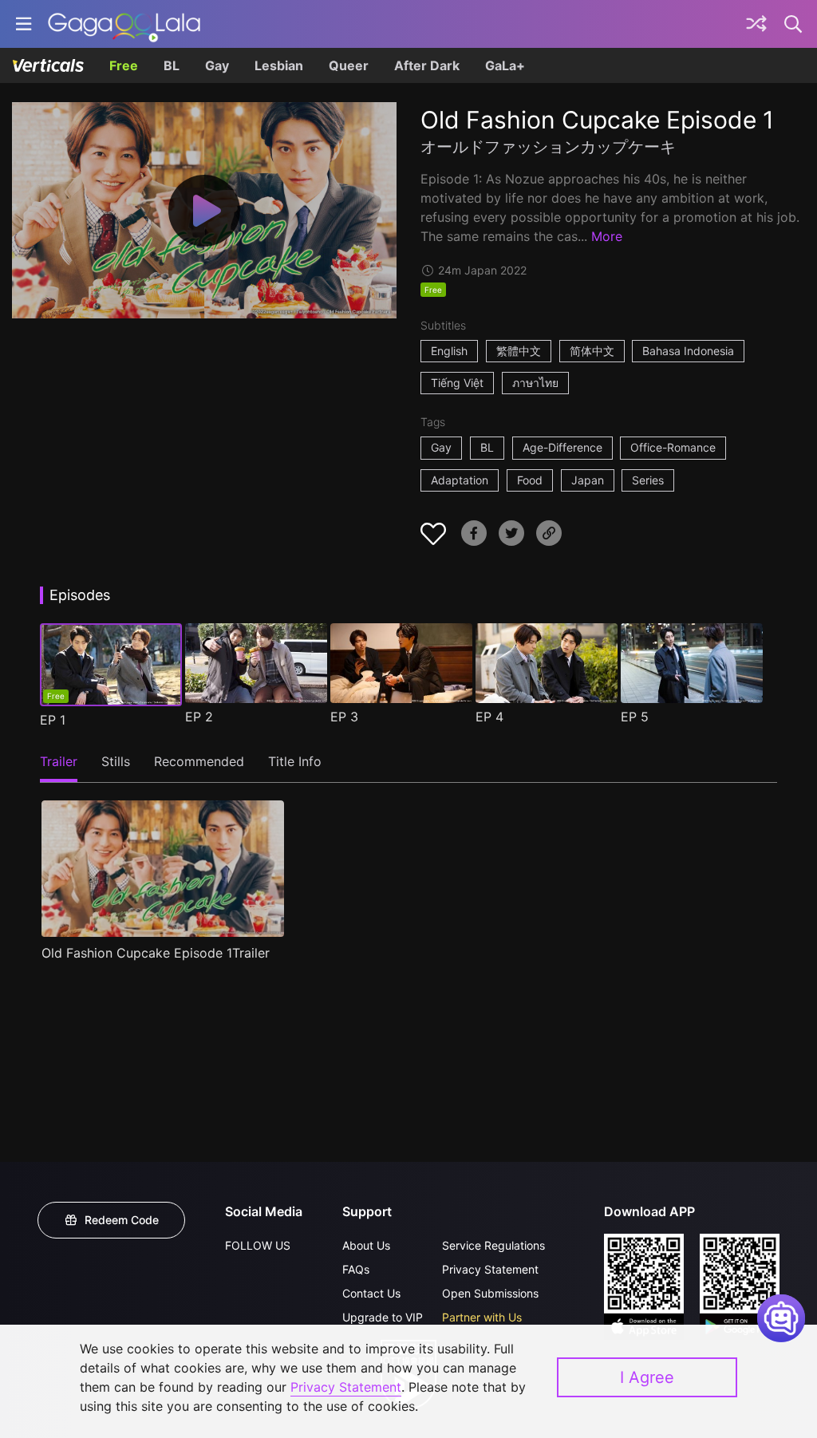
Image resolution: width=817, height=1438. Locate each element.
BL (172, 65)
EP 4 (489, 717)
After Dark (427, 65)
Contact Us (371, 1293)
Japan (587, 480)
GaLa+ (505, 65)
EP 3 (344, 717)
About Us (366, 1245)
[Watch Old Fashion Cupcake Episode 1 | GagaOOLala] (124, 24)
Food (530, 480)
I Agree (647, 1377)
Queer (349, 65)
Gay (217, 65)
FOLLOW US (257, 1245)
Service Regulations (493, 1245)
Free (123, 65)
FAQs (355, 1269)
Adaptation (459, 480)
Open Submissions (490, 1293)
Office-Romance (673, 447)
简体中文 (592, 351)
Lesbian (279, 65)
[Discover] (756, 24)
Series (648, 480)
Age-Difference (562, 447)
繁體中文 (518, 351)
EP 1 (52, 720)
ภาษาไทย (535, 382)
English (449, 351)
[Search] (793, 24)
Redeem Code (122, 1220)
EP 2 (199, 717)
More (606, 236)
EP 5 (635, 717)
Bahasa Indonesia (688, 351)
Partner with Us (482, 1317)
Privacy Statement (490, 1269)
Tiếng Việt (457, 382)
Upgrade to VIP (382, 1317)
